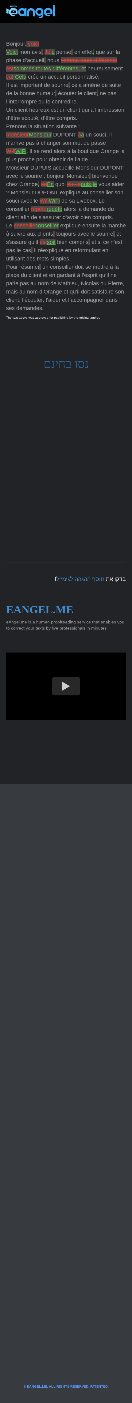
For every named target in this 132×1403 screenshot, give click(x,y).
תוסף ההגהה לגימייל (80, 579)
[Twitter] (70, 11)
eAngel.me (39, 610)
